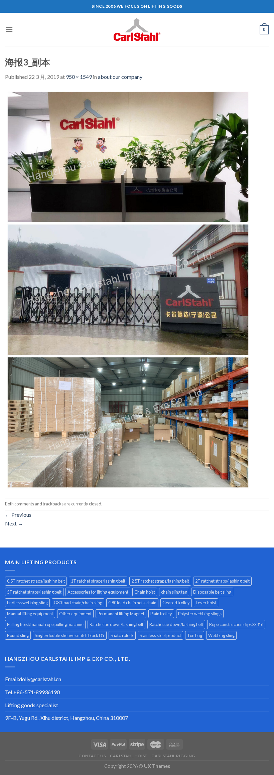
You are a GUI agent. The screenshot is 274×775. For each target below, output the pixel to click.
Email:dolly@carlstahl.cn (33, 679)
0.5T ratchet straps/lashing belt (36, 581)
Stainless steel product (160, 635)
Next (14, 523)
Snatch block (122, 635)
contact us (92, 755)
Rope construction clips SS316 (236, 624)
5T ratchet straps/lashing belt (34, 592)
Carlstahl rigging (173, 755)
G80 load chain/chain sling (78, 602)
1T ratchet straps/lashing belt (98, 581)
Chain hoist (144, 592)
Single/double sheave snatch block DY (70, 635)
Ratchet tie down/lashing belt (116, 624)
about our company (120, 76)
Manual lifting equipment (30, 613)
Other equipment (75, 613)
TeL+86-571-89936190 (32, 692)
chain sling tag (174, 592)
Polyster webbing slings (200, 613)
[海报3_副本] (128, 289)
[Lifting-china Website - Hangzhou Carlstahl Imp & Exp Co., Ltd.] (137, 29)
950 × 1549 (79, 76)
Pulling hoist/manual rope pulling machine (45, 624)
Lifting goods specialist (31, 705)
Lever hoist (206, 602)
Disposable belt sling (212, 592)
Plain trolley (161, 613)
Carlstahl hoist (128, 755)
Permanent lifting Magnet (121, 613)
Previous (18, 514)
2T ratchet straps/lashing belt (222, 581)
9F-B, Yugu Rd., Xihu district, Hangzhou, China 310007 (66, 718)
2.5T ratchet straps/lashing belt (160, 581)
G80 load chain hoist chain (132, 602)
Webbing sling (221, 635)
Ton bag (194, 635)
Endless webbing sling (27, 602)
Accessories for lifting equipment (97, 592)
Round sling (18, 635)
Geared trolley (176, 602)
